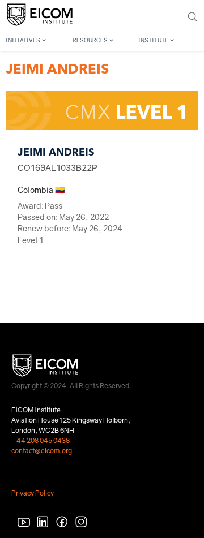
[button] (36, 38)
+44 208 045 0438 (40, 440)
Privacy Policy (32, 493)
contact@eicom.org (41, 450)
